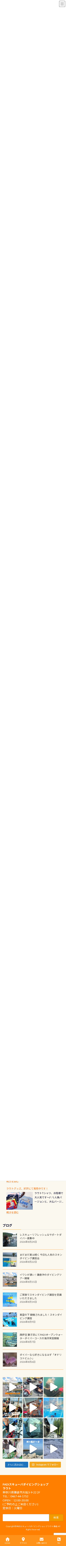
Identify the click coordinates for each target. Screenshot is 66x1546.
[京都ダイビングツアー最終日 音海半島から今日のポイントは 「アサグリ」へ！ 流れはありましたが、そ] (12, 1428)
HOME (7, 1543)
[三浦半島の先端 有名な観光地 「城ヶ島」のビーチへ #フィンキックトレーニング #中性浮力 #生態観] (33, 1449)
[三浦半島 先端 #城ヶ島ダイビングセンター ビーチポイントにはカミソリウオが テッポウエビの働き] (53, 1449)
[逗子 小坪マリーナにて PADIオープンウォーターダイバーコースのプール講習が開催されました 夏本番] (53, 1407)
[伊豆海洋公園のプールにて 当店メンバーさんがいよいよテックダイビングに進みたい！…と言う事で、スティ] (33, 1407)
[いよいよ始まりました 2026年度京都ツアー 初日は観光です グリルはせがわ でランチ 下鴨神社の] (12, 1449)
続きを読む (12, 1181)
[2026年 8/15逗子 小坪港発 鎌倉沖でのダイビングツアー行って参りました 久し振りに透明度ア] (12, 1387)
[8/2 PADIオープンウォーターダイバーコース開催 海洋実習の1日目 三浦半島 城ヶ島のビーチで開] (12, 1407)
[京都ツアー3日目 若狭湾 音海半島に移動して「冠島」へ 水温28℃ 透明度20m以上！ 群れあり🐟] (33, 1428)
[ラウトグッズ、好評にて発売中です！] (19, 1201)
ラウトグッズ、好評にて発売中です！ (27, 1188)
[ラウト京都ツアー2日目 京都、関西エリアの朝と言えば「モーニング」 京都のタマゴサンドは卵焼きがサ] (53, 1428)
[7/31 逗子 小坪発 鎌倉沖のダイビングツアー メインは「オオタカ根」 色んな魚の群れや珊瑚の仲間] (53, 1387)
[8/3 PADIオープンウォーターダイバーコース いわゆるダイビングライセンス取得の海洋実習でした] (33, 1387)
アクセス (23, 1543)
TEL (58, 1543)
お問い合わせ (41, 1543)
